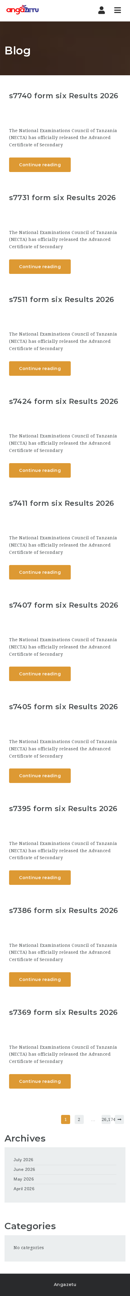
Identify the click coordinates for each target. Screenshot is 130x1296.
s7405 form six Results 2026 (63, 706)
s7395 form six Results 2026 (63, 808)
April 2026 (24, 1188)
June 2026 (24, 1169)
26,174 (106, 1119)
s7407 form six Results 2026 (64, 605)
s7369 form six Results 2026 (63, 1012)
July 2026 (24, 1159)
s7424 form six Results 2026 (64, 401)
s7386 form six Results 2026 (63, 910)
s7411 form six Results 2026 (61, 503)
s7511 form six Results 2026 (61, 299)
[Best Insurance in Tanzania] (23, 10)
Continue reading (40, 164)
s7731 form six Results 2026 (62, 197)
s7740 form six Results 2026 (64, 95)
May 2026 (24, 1179)
